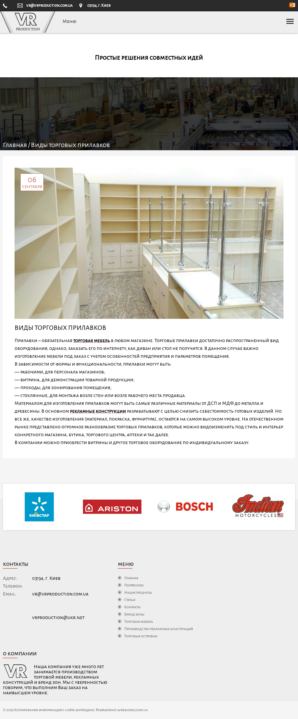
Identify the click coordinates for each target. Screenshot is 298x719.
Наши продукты (138, 593)
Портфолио (134, 585)
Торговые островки (140, 636)
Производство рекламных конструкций (158, 629)
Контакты (132, 607)
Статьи (129, 600)
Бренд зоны (134, 614)
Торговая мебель (138, 622)
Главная (15, 145)
